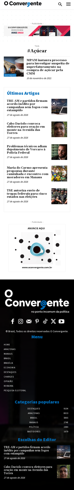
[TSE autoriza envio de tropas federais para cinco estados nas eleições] (59, 196)
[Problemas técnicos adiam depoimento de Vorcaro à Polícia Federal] (59, 152)
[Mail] (29, 321)
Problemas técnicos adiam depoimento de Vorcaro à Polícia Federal (27, 150)
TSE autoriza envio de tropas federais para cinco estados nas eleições (27, 194)
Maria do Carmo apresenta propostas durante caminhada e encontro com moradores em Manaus (27, 172)
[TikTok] (45, 321)
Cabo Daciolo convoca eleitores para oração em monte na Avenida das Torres (26, 128)
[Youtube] (61, 321)
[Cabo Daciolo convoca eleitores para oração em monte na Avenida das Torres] (59, 129)
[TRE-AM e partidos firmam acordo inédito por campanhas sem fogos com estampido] (59, 107)
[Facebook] (12, 321)
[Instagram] (21, 321)
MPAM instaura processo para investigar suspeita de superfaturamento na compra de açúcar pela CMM (48, 66)
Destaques (10, 75)
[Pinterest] (37, 321)
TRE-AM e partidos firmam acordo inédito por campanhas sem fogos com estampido (27, 105)
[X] (53, 321)
